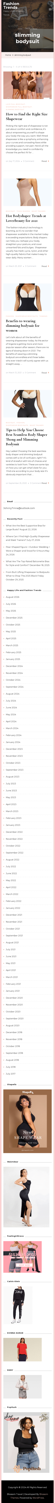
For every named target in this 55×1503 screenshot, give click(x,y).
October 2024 (13, 680)
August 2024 (12, 694)
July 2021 (10, 949)
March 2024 (12, 728)
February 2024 (13, 735)
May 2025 (11, 631)
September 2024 (14, 687)
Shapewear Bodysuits (26, 316)
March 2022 (12, 894)
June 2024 (11, 707)
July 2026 (11, 604)
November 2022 (14, 839)
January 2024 (13, 742)
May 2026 (11, 611)
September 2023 (14, 770)
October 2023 (13, 763)
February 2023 (13, 818)
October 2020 (13, 1011)
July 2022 (11, 866)
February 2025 (13, 652)
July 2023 (11, 783)
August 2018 (12, 1060)
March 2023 (12, 811)
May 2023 (11, 797)
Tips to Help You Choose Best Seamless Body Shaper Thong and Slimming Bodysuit (26, 437)
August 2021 (12, 942)
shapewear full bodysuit (19, 107)
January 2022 (13, 908)
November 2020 (14, 1005)
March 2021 (12, 977)
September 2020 (15, 1018)
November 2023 (14, 756)
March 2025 (12, 645)
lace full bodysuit (15, 104)
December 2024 (14, 666)
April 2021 (11, 970)
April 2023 (11, 804)
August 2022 (12, 859)
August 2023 (12, 777)
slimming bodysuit (15, 109)
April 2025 (11, 638)
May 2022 (11, 880)
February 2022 (13, 901)
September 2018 (14, 1053)
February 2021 (13, 984)
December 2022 (14, 832)
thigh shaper (23, 211)
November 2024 (14, 673)
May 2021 (10, 963)
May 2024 (11, 714)
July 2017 (10, 1074)
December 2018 (14, 1032)
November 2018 (14, 1039)
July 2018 (11, 1067)
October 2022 (13, 846)
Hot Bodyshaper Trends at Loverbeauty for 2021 (26, 218)
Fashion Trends (11, 5)
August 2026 (12, 597)
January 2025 (13, 659)
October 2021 (13, 929)
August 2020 (12, 1025)
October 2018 (13, 1046)
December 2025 (14, 618)
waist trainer (39, 211)
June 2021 (11, 956)
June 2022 (11, 873)
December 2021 (14, 915)
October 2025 (13, 625)
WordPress (38, 1498)
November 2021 (14, 922)
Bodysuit (10, 211)
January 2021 (13, 991)
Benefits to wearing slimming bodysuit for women (23, 326)
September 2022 (14, 853)
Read (44, 161)
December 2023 (14, 749)
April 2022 (11, 887)
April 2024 (11, 721)
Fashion (10, 316)
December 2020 (14, 998)
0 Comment (28, 161)
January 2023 (13, 825)
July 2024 (11, 701)
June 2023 (11, 790)
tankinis (43, 316)
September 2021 (14, 935)
